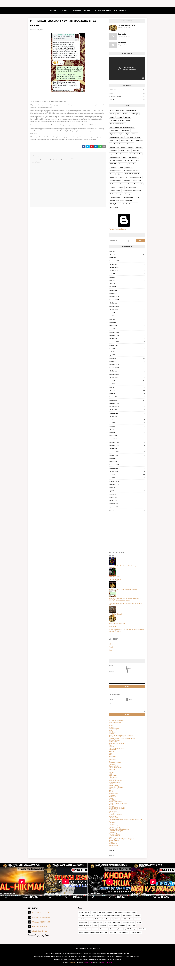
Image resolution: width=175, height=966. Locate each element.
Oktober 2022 (127, 371)
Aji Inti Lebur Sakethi (115, 614)
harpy (111, 140)
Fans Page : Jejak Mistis (39, 926)
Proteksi (112, 174)
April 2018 (127, 491)
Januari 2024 (127, 329)
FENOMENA (129, 137)
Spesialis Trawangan (116, 180)
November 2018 (127, 484)
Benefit (112, 117)
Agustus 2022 (127, 377)
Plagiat (121, 167)
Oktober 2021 (127, 410)
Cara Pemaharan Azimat (127, 25)
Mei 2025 (127, 280)
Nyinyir (138, 160)
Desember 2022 (127, 364)
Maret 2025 (127, 287)
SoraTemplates (88, 962)
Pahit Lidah (113, 164)
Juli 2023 (127, 348)
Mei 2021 (127, 426)
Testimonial (122, 43)
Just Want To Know (119, 144)
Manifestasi (123, 154)
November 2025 (127, 261)
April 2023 (127, 355)
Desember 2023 (127, 332)
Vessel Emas (133, 204)
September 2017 (127, 503)
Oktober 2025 (127, 264)
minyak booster (133, 157)
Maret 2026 (127, 257)
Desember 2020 (127, 442)
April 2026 (127, 254)
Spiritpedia (122, 34)
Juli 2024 (127, 313)
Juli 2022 (127, 380)
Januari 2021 (127, 439)
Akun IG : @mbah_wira (39, 931)
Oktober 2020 (127, 448)
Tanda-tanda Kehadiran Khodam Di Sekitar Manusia (124, 184)
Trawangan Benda (128, 197)
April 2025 (127, 283)
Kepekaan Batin (114, 147)
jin (110, 144)
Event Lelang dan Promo (116, 137)
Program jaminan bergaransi (132, 170)
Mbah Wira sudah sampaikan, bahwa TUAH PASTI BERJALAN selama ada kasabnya (124, 599)
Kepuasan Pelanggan (127, 147)
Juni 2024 (127, 316)
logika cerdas (136, 150)
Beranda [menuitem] (53, 10)
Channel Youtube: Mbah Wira (41, 913)
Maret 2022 (127, 393)
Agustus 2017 (127, 507)
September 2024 (127, 306)
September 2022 (127, 374)
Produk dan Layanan (127, 96)
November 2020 (127, 445)
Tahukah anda (137, 180)
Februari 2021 (127, 436)
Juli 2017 (127, 510)
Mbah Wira (72, 962)
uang (137, 197)
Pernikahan (113, 167)
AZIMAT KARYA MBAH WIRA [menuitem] (81, 10)
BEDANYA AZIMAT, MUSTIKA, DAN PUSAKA (123, 589)
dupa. (127, 134)
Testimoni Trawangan (116, 194)
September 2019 (127, 468)
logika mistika (114, 154)
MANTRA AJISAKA (115, 580)
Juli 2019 (127, 474)
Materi (127, 93)
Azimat (125, 114)
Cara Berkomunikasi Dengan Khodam (120, 120)
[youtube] (47, 935)
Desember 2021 (127, 403)
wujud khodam (114, 207)
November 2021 (127, 406)
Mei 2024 (127, 319)
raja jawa (119, 174)
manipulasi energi (115, 157)
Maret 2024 (127, 322)
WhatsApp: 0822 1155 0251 (41, 922)
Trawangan (128, 194)
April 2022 (127, 390)
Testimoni (127, 99)
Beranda (111, 850)
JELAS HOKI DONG (114, 577)
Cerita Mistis (125, 130)
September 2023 (127, 342)
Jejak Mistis (127, 90)
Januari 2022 (127, 400)
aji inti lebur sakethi (131, 110)
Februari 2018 (127, 497)
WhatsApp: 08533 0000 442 (41, 917)
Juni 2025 (127, 277)
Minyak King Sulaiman (116, 160)
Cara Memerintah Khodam (117, 124)
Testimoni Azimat (115, 190)
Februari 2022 (127, 397)
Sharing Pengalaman (135, 177)
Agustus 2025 (127, 270)
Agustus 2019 (127, 471)
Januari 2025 (127, 293)
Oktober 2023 (127, 338)
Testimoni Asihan (131, 187)
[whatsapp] (29, 935)
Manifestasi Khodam (135, 154)
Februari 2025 (127, 290)
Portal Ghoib (128, 167)
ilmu (132, 140)
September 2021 (127, 413)
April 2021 (127, 429)
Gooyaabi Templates (106, 962)
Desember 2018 (127, 481)
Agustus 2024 (127, 309)
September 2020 (127, 452)
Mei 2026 (127, 251)
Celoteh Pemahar (115, 130)
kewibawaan (113, 150)
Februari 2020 (127, 461)
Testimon (112, 187)
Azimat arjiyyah (134, 114)
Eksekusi (134, 134)
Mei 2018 (127, 487)
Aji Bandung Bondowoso (117, 110)
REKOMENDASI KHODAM (132, 174)
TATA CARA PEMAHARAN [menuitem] (102, 10)
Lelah (128, 150)
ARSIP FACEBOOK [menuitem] (119, 10)
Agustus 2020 (127, 455)
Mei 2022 (127, 387)
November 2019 (127, 465)
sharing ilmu (123, 177)
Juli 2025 (127, 274)
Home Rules (124, 140)
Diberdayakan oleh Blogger (117, 229)
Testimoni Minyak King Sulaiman (132, 190)
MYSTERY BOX (129, 160)
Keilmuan (130, 144)
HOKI (117, 140)
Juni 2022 (127, 384)
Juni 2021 (127, 423)
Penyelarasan (122, 164)
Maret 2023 (127, 358)
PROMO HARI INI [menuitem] (64, 10)
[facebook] (38, 935)
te (141, 184)
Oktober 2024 (127, 303)
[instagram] (42, 935)
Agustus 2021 (127, 416)
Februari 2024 (127, 325)
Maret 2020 (127, 458)
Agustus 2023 (127, 345)
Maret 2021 (127, 432)
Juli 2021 (127, 419)
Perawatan (132, 164)
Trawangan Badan (115, 197)
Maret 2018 (127, 494)
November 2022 (127, 368)
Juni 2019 (127, 478)
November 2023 (127, 335)
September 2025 (127, 267)
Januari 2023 (127, 361)
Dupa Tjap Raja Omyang (116, 134)
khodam (122, 150)
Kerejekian (139, 147)
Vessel (125, 204)
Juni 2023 (127, 351)
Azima (118, 114)
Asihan (112, 114)
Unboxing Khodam (115, 204)
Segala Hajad (113, 177)
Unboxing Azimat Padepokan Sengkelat (121, 200)
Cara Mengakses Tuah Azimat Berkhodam (122, 127)
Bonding (127, 117)
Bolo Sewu (119, 117)
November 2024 (127, 300)
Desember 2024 (127, 296)
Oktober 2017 (127, 500)
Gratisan (137, 137)
